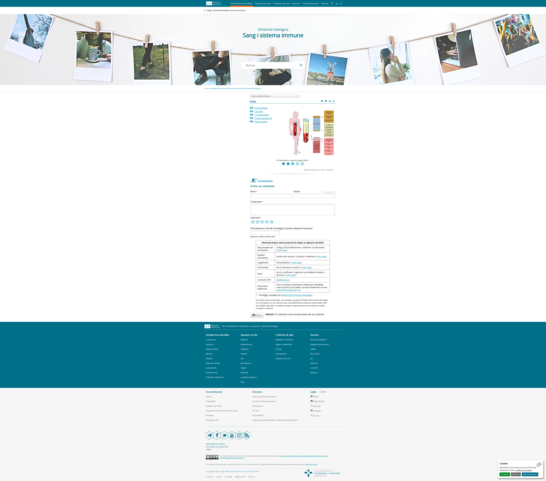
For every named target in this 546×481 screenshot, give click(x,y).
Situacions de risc (283, 358)
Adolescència (246, 344)
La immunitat (262, 114)
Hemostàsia (261, 121)
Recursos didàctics (318, 339)
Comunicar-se (212, 372)
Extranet (251, 477)
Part (242, 382)
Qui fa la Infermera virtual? (263, 401)
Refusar (515, 474)
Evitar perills (211, 368)
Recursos (296, 3)
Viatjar (243, 368)
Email (314, 191)
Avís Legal (228, 477)
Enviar (256, 315)
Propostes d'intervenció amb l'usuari (222, 410)
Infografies (210, 401)
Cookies (219, 477)
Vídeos (209, 396)
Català (313, 391)
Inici (206, 88)
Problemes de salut (281, 3)
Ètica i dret (314, 353)
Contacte (316, 411)
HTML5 (209, 449)
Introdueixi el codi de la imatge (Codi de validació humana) (281, 228)
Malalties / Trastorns (284, 339)
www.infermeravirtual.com (288, 290)
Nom (253, 191)
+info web (282, 250)
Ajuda (314, 396)
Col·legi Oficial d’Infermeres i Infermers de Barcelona (239, 471)
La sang (259, 111)
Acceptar (504, 474)
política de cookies (524, 470)
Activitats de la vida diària (242, 3)
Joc (311, 358)
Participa (209, 415)
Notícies (313, 372)
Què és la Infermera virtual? (264, 396)
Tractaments (281, 353)
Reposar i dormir (213, 363)
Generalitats (261, 108)
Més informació (530, 474)
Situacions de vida (263, 3)
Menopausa (246, 363)
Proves (279, 349)
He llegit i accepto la (286, 295)
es (341, 3)
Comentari (256, 201)
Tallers (313, 349)
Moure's (209, 353)
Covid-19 (314, 368)
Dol (242, 358)
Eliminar (209, 358)
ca (337, 3)
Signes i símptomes (284, 344)
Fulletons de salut (213, 406)
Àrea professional (310, 3)
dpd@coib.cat (282, 279)
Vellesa (244, 353)
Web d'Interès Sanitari (215, 444)
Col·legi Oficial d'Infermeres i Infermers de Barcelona (274, 420)
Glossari (314, 363)
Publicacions (257, 406)
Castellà (322, 391)
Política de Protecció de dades (296, 295)
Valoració (255, 217)
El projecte (257, 391)
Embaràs (244, 372)
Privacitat (209, 477)
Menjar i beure (212, 349)
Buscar (315, 415)
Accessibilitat (257, 415)
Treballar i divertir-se (215, 377)
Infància (244, 339)
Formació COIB (212, 420)
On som (255, 410)
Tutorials (324, 3)
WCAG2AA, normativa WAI (217, 446)
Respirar (209, 344)
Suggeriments (240, 477)
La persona (238, 88)
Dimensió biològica (252, 88)
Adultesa (244, 349)
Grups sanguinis (263, 118)
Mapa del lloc (318, 401)
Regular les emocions (319, 344)
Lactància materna (249, 377)
